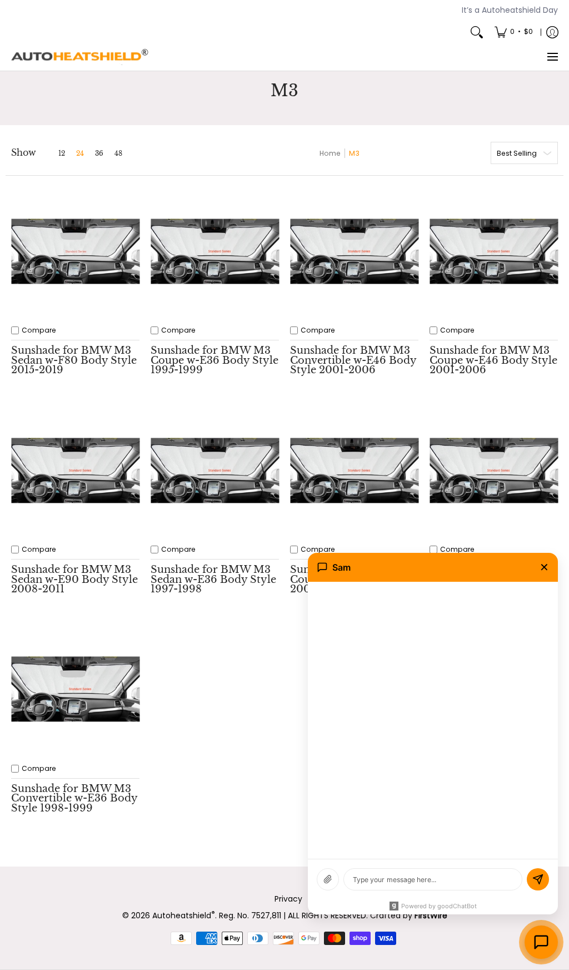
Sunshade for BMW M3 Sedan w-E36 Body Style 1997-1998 (213, 579)
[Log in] (552, 32)
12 (61, 153)
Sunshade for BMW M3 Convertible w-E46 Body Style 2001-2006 (353, 360)
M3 (354, 153)
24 (80, 153)
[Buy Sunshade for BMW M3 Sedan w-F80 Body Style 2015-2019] (75, 251)
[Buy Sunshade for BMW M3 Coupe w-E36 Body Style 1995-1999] (215, 251)
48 (118, 153)
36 (99, 153)
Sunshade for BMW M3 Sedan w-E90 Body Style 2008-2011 (74, 579)
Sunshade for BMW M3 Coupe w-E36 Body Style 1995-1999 (214, 360)
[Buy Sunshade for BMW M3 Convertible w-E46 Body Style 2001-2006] (354, 251)
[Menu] (552, 57)
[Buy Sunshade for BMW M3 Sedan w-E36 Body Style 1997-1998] (215, 470)
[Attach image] (328, 879)
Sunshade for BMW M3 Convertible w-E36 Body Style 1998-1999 (74, 798)
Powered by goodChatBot (439, 906)
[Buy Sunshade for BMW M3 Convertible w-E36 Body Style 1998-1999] (75, 689)
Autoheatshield (183, 915)
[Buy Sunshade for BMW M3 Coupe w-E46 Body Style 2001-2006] (494, 251)
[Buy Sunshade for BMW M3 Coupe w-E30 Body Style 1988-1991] (494, 470)
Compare (39, 330)
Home (330, 153)
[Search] (476, 32)
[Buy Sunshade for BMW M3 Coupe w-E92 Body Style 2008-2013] (354, 470)
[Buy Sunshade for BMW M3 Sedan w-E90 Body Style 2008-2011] (75, 470)
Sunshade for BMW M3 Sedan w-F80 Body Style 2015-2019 (74, 360)
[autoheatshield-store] (80, 57)
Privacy (288, 898)
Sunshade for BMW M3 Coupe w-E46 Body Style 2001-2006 (493, 360)
